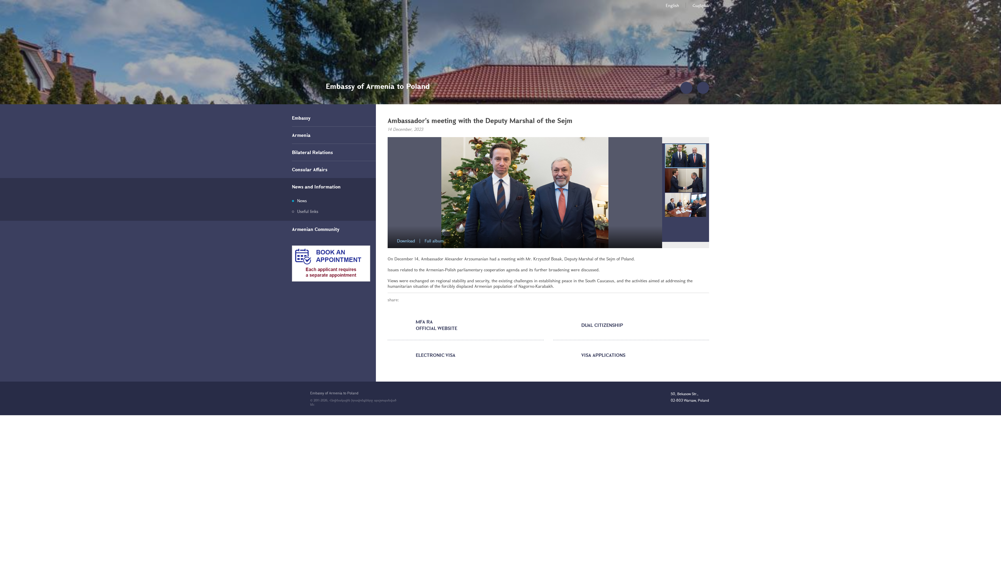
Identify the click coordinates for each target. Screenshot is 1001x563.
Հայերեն (700, 5)
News (302, 200)
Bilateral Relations (312, 152)
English (672, 5)
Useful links (307, 211)
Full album (434, 241)
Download (406, 241)
